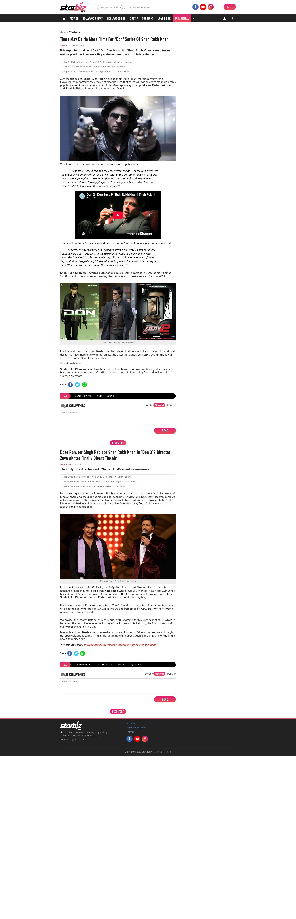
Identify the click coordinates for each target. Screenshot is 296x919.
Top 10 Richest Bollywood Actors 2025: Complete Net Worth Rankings (98, 62)
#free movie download (110, 7)
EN (227, 7)
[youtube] (203, 7)
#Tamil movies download (138, 7)
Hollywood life (116, 18)
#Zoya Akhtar (134, 664)
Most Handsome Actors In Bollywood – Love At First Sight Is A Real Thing (100, 481)
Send (165, 430)
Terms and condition (136, 727)
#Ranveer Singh (82, 664)
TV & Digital (182, 18)
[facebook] (195, 7)
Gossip (134, 18)
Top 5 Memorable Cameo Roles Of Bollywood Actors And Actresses (97, 71)
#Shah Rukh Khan (84, 395)
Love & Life (164, 18)
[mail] (218, 7)
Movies (74, 18)
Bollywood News (92, 18)
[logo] (73, 6)
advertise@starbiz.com (74, 739)
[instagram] (211, 7)
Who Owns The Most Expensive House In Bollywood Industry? (94, 66)
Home (63, 32)
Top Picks (148, 18)
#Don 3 (110, 395)
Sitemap (130, 731)
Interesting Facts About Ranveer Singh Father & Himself (120, 644)
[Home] (64, 18)
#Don (99, 395)
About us (130, 723)
